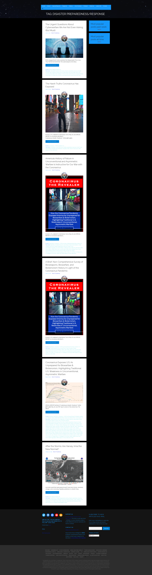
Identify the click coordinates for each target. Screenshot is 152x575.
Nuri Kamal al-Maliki (65, 430)
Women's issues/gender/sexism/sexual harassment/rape (69, 75)
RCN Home (47, 550)
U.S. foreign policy (54, 75)
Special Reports (56, 6)
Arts (50, 496)
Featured (54, 69)
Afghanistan (52, 244)
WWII (54, 353)
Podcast (86, 6)
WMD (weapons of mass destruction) (69, 253)
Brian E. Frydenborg (55, 32)
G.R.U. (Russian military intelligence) (60, 424)
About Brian (69, 556)
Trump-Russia (78, 417)
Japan (65, 349)
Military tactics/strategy (56, 73)
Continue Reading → (52, 65)
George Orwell (78, 424)
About (48, 6)
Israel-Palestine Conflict (76, 550)
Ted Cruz (50, 502)
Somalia (67, 250)
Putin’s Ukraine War (64, 550)
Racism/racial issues (74, 148)
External (92, 6)
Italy (73, 426)
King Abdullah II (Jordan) (68, 427)
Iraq (75, 247)
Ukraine (70, 436)
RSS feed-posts (46, 533)
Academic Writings (50, 555)
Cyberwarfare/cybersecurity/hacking (57, 70)
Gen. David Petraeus (60, 247)
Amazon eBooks (72, 555)
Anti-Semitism (53, 147)
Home (43, 6)
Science (57, 69)
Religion (74, 432)
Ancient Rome (63, 348)
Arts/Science (78, 6)
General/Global (75, 551)
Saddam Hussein (73, 433)
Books (50, 69)
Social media (47, 75)
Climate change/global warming (62, 498)
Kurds (46, 249)
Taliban (73, 250)
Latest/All (98, 6)
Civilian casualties (69, 348)
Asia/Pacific (51, 243)
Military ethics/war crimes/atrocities (59, 249)
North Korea (47, 351)
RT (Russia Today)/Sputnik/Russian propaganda (71, 73)
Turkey (81, 434)
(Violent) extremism (54, 348)
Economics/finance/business (64, 423)
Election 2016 (73, 423)
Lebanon (50, 249)
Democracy (61, 147)
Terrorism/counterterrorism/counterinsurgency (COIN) (68, 434)
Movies (74, 429)
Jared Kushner (80, 426)
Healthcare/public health (69, 247)
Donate (105, 6)
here (50, 525)
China (57, 147)
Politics (68, 148)
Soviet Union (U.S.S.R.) (57, 351)
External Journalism (101, 553)
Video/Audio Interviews (61, 555)
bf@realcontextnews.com (71, 529)
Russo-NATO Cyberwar (101, 550)
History (71, 6)
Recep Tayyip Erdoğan (49, 432)
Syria (70, 250)
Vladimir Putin (75, 436)
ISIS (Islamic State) (79, 247)
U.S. (60, 69)
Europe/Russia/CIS (68, 346)
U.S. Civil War (50, 352)
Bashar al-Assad (55, 420)
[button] (42, 8)
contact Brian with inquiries (78, 538)
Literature (47, 429)
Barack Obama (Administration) (72, 244)
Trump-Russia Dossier (89, 550)
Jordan (61, 427)
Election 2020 (79, 423)
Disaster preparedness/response (71, 70)
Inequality (65, 148)
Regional (64, 6)
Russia (81, 73)
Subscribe (106, 528)
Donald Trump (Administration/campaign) (53, 499)
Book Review (86, 553)
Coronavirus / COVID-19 (54, 145)
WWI (51, 353)
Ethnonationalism (59, 148)
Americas (51, 416)
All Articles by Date (95, 555)
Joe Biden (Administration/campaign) (52, 427)
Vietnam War (59, 253)
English (92, 535)
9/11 (59, 348)
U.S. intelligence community (50, 253)
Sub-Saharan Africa (71, 417)
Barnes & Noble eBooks (83, 555)
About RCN (103, 555)
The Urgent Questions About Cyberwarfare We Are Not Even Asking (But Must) (64, 27)
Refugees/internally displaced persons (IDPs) (57, 250)
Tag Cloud (75, 556)
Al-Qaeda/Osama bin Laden (60, 244)
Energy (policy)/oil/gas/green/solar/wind (64, 72)
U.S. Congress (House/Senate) (58, 502)
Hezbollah (57, 426)
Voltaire (65, 502)
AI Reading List (54, 550)
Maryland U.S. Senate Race (63, 551)
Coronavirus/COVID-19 (50, 551)
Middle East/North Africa (72, 243)
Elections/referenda (49, 424)
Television (56, 434)
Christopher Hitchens (65, 420)
